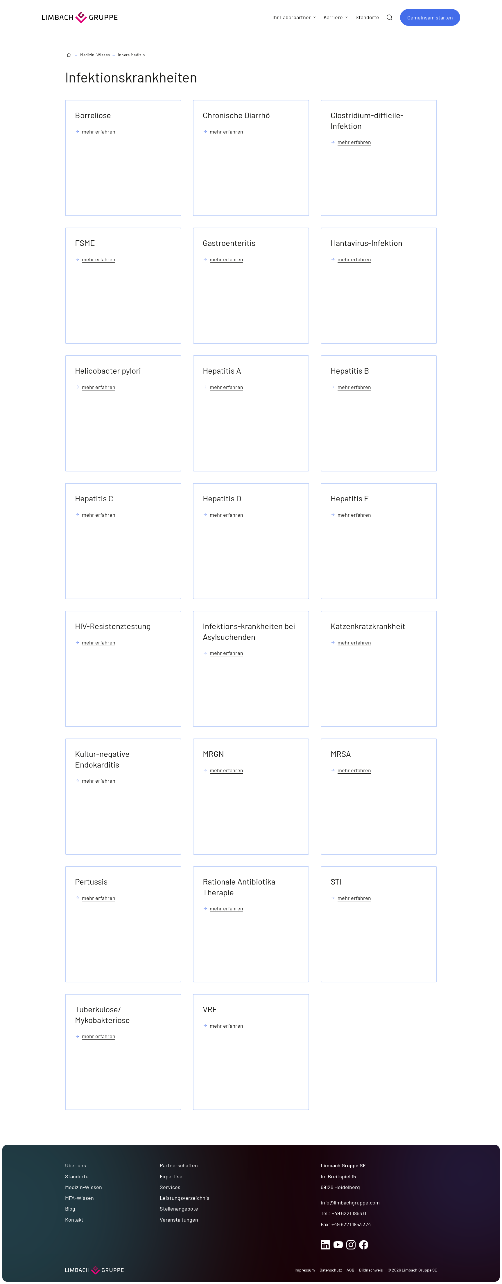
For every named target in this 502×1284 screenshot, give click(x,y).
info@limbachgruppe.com (350, 1202)
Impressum (305, 1269)
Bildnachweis (371, 1269)
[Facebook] (363, 1244)
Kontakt (74, 1219)
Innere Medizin (131, 54)
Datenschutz (331, 1269)
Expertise (171, 1176)
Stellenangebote (179, 1208)
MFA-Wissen (79, 1198)
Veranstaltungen (179, 1219)
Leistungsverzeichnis (184, 1198)
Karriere (333, 17)
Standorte (77, 1176)
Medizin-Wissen (95, 54)
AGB (350, 1269)
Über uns (75, 1165)
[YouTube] (338, 1244)
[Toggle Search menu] (389, 17)
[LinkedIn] (325, 1244)
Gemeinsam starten (430, 17)
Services (170, 1187)
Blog (70, 1208)
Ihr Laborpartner (291, 17)
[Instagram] (351, 1244)
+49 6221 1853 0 (349, 1213)
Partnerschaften (179, 1165)
